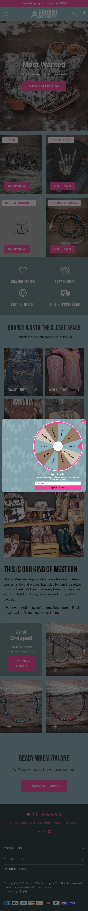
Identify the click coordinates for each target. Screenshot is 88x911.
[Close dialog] (83, 422)
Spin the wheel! (58, 488)
